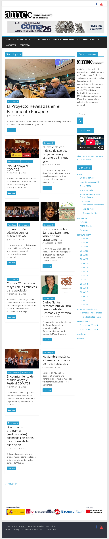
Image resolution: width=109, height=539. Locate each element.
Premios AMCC (90, 39)
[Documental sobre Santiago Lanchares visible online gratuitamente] (58, 203)
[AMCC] (90, 60)
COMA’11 (84, 296)
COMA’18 (84, 267)
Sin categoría (13, 101)
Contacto (25, 45)
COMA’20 (84, 259)
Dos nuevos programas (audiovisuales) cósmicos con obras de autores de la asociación (20, 436)
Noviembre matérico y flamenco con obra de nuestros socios (56, 360)
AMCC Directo (13, 162)
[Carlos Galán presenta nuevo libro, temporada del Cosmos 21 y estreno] (58, 277)
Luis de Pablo (88, 209)
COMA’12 (84, 292)
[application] (90, 142)
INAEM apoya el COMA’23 (17, 167)
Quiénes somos (87, 178)
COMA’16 (84, 275)
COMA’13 (84, 288)
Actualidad (22, 39)
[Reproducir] (80, 147)
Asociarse (11, 45)
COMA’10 (84, 300)
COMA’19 (84, 263)
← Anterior (11, 483)
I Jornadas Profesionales (90, 317)
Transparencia (86, 190)
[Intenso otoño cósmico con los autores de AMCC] (22, 203)
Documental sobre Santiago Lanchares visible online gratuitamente (56, 234)
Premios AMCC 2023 (89, 329)
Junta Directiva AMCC (89, 182)
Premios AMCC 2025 (89, 325)
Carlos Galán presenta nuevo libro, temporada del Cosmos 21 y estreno (57, 307)
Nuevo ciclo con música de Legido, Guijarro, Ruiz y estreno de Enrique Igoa (55, 154)
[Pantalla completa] (102, 147)
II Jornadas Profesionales (91, 312)
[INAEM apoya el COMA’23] (22, 140)
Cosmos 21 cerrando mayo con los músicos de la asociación (22, 286)
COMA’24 (84, 242)
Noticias (83, 222)
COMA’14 (84, 284)
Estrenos (84, 230)
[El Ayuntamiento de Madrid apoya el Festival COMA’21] (22, 350)
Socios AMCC (85, 186)
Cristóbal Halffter (90, 213)
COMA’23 (84, 246)
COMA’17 (84, 271)
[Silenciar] (99, 147)
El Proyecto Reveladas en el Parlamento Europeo (33, 108)
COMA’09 (84, 304)
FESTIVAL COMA (40, 39)
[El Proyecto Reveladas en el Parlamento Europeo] (40, 60)
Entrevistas (85, 201)
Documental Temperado (93, 204)
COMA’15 (84, 279)
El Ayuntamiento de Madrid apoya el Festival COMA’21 (20, 379)
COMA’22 (84, 251)
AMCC (9, 39)
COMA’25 (84, 238)
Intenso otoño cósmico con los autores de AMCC (18, 232)
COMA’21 (84, 255)
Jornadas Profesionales (65, 39)
